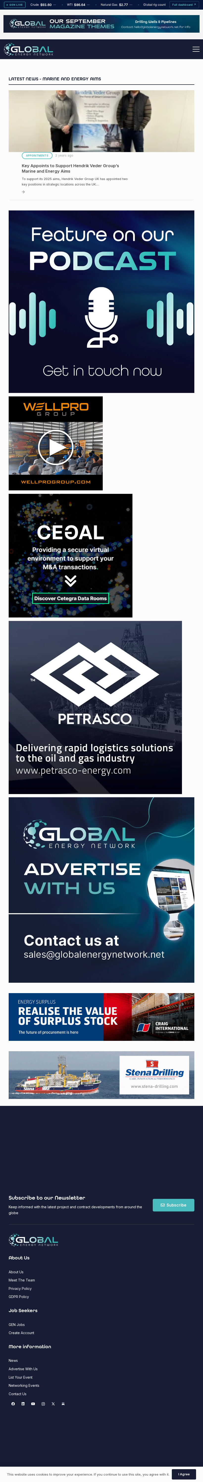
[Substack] (63, 1404)
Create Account (21, 1333)
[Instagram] (43, 1404)
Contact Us (17, 1394)
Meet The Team (22, 1280)
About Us (16, 1272)
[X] (53, 1404)
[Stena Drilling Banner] (101, 1075)
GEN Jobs (17, 1324)
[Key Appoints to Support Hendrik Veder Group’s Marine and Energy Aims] (101, 142)
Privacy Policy (20, 1288)
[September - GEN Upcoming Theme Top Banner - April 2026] (101, 31)
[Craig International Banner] (101, 1017)
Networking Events (24, 1385)
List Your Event (20, 1377)
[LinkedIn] (23, 1404)
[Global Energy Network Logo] (28, 49)
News (13, 1360)
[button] (196, 49)
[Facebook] (13, 1404)
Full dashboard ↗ (184, 4)
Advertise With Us (23, 1369)
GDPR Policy (19, 1297)
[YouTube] (33, 1404)
